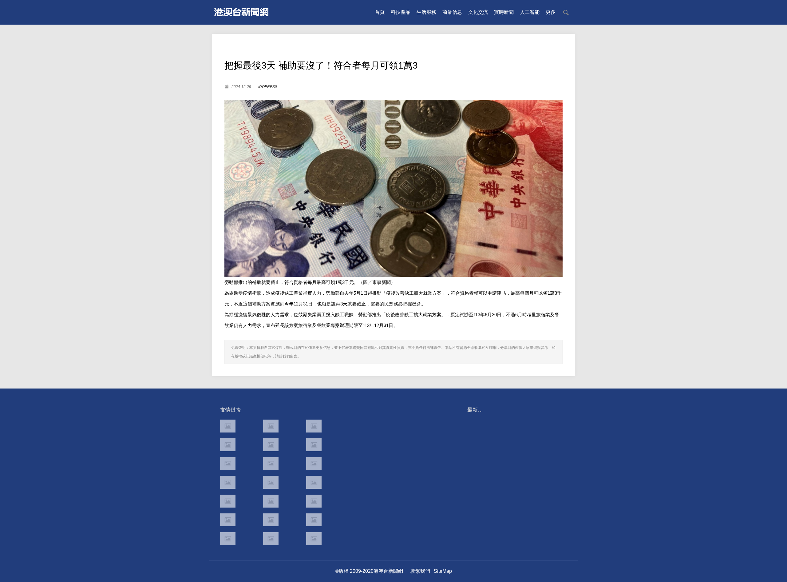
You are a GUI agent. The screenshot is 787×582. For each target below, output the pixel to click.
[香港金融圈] (227, 426)
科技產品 (400, 12)
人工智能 (530, 12)
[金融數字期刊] (314, 501)
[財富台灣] (227, 501)
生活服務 (426, 12)
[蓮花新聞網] (314, 444)
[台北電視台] (314, 463)
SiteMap (443, 571)
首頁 (380, 12)
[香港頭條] (314, 426)
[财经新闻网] (271, 519)
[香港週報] (227, 444)
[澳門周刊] (227, 463)
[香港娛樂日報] (314, 482)
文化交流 (478, 12)
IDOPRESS (267, 87)
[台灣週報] (271, 463)
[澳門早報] (271, 444)
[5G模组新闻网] (271, 538)
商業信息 (452, 12)
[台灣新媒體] (227, 482)
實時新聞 (504, 12)
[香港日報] (271, 426)
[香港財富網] (271, 501)
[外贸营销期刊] (314, 538)
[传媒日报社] (227, 519)
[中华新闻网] (314, 519)
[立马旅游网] (227, 538)
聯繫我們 (420, 571)
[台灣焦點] (271, 482)
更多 (551, 12)
